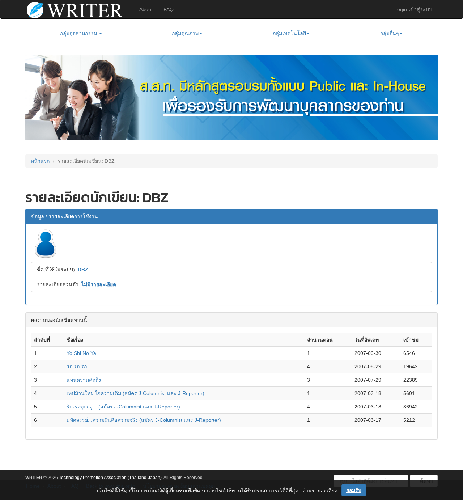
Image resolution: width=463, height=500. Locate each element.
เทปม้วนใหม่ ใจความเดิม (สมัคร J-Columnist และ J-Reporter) (135, 393)
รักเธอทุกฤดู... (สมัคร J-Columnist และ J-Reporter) (123, 407)
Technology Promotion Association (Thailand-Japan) (110, 477)
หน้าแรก (40, 161)
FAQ (168, 9)
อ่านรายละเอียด (319, 490)
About (146, 9)
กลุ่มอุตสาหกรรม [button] (79, 33)
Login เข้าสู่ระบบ (413, 9)
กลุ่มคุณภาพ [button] (185, 33)
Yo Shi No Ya (81, 353)
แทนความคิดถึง (84, 380)
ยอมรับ (353, 490)
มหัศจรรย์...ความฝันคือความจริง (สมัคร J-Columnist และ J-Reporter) (144, 420)
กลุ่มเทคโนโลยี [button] (289, 33)
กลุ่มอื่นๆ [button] (389, 33)
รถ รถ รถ (77, 366)
